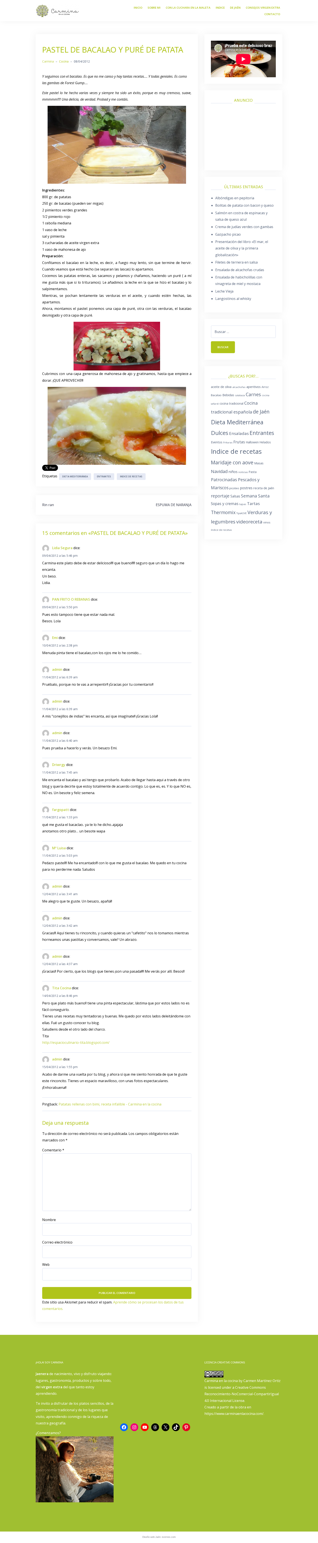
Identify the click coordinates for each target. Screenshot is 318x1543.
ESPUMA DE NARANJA (173, 504)
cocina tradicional (231, 403)
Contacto (272, 14)
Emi (55, 637)
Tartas (253, 503)
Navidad (219, 471)
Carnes (253, 394)
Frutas (239, 441)
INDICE (220, 8)
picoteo (234, 488)
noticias (243, 472)
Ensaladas (239, 433)
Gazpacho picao (228, 234)
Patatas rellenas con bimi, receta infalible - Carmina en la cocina (110, 1104)
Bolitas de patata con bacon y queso (244, 205)
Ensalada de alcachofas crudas (239, 269)
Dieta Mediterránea (75, 476)
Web (46, 1264)
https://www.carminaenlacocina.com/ (233, 1413)
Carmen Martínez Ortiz (262, 1380)
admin (57, 669)
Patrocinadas (224, 480)
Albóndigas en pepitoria (234, 198)
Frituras (228, 442)
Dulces (219, 433)
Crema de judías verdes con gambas (244, 226)
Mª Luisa (59, 848)
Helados (265, 442)
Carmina (48, 61)
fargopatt (60, 809)
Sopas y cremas (224, 503)
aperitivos (253, 387)
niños (233, 471)
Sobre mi (154, 8)
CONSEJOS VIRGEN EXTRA (263, 8)
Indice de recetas (131, 476)
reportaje (220, 496)
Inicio (138, 8)
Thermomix (223, 512)
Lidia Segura (62, 547)
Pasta (253, 472)
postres (246, 488)
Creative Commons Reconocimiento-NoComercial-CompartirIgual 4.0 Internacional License (241, 1394)
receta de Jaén (263, 488)
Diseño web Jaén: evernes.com (159, 1537)
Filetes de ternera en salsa (236, 262)
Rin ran (48, 504)
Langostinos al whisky (233, 298)
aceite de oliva (221, 387)
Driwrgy (58, 764)
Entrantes (104, 476)
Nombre (49, 1219)
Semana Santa (255, 496)
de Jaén (261, 411)
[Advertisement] (243, 135)
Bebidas (228, 395)
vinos (266, 522)
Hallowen (252, 442)
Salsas (235, 496)
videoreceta (249, 521)
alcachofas (239, 387)
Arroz (265, 387)
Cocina (64, 61)
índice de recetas (221, 529)
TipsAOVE (241, 513)
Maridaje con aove (232, 462)
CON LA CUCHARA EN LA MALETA (188, 8)
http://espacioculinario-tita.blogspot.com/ (75, 1042)
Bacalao (216, 395)
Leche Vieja (224, 291)
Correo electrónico (57, 1242)
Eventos (216, 442)
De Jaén (235, 8)
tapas (242, 504)
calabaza (240, 395)
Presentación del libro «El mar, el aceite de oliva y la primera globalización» (241, 248)
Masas (258, 463)
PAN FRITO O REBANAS (71, 599)
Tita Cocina (61, 988)
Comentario (53, 1150)
